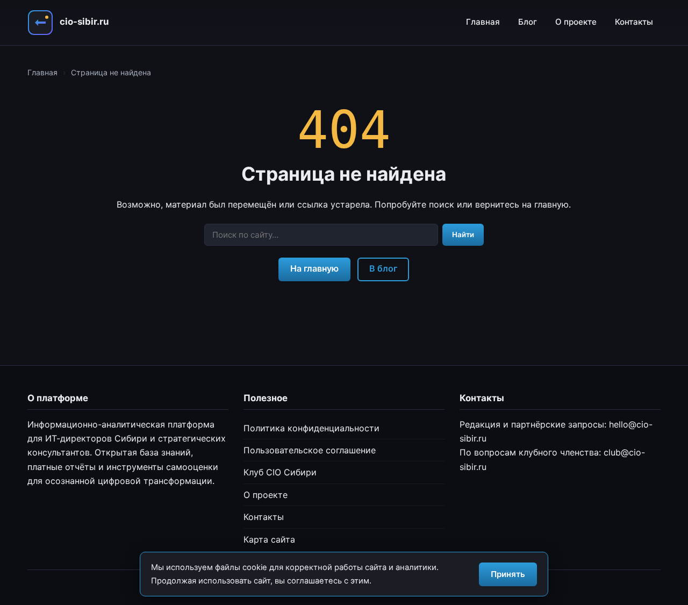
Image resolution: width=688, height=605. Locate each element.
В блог (383, 268)
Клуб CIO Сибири (280, 472)
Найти (463, 234)
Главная (483, 22)
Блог (527, 22)
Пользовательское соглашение (309, 450)
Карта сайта (269, 539)
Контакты (634, 22)
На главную (314, 268)
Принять (508, 574)
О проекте (576, 22)
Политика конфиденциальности (311, 428)
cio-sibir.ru (84, 21)
